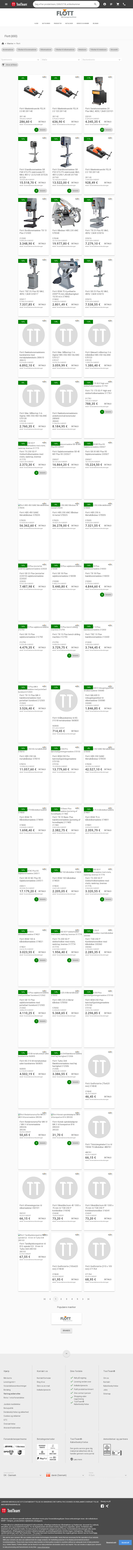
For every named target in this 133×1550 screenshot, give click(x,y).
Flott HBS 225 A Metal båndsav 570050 (62, 1001)
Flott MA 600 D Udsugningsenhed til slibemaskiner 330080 (95, 698)
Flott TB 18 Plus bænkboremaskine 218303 (97, 574)
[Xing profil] (107, 1506)
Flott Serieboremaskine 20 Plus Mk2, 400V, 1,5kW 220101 (99, 109)
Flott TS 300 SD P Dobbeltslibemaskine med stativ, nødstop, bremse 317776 (97, 882)
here (95, 1533)
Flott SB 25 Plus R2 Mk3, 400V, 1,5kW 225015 (96, 292)
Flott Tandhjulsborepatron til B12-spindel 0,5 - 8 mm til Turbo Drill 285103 (32, 1246)
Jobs (105, 1390)
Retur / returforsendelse (14, 1398)
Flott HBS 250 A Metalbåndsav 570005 (95, 513)
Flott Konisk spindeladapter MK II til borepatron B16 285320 (65, 1124)
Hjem (36, 23)
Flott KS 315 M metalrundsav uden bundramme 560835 (32, 1062)
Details (42, 122)
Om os (106, 1378)
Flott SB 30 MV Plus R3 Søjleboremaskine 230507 (97, 452)
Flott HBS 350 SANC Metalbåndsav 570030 (95, 757)
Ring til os (41, 1382)
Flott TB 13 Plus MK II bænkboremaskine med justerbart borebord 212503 (32, 698)
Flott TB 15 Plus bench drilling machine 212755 (66, 635)
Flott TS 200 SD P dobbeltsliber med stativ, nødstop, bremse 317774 (63, 942)
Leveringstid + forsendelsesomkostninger (15, 1384)
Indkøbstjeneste (44, 1390)
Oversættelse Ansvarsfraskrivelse (12, 1426)
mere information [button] (43, 1547)
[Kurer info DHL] (9, 1448)
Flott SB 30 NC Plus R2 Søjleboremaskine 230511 (31, 879)
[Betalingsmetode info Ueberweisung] (42, 1448)
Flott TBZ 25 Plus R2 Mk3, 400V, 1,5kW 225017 (31, 292)
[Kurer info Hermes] (19, 1448)
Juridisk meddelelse (12, 1404)
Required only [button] (111, 1542)
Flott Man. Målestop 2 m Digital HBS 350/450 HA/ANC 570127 (65, 355)
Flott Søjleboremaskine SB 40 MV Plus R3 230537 (66, 452)
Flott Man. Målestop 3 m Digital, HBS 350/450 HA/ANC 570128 (33, 416)
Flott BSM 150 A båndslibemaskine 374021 (31, 940)
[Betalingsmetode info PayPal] (42, 1460)
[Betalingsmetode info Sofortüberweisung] (53, 1448)
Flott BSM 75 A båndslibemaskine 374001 (97, 818)
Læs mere (78, 1459)
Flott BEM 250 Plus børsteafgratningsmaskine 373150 (97, 1002)
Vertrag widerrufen (12, 1394)
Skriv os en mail (43, 1386)
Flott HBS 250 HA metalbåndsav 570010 (29, 757)
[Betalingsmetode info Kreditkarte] (53, 1460)
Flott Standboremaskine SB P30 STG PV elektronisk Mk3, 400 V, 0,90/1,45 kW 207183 (65, 172)
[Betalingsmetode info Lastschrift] (53, 1454)
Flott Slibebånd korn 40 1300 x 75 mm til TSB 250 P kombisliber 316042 (66, 1208)
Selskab (96, 23)
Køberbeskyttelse (110, 1386)
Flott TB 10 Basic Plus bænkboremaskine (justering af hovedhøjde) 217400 (66, 820)
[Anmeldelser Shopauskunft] (116, 1455)
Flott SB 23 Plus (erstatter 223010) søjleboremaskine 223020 (31, 576)
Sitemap (107, 1394)
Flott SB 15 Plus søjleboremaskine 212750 (31, 635)
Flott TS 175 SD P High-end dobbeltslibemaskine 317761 (98, 391)
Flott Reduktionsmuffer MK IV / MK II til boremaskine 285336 (33, 1124)
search (95, 4)
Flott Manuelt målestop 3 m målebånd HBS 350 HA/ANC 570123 (98, 355)
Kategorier (46, 23)
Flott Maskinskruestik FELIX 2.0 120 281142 (65, 109)
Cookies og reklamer (12, 1416)
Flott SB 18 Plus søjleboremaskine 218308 (64, 574)
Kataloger (69, 23)
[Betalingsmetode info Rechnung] (42, 1454)
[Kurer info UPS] (19, 1454)
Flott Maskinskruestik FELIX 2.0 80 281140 (32, 109)
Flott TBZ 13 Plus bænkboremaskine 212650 (97, 635)
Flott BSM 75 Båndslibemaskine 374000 (31, 818)
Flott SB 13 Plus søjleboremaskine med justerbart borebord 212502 (32, 1002)
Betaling (7, 1390)
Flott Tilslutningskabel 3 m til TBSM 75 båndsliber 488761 (98, 1145)
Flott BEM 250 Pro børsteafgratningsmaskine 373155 (64, 759)
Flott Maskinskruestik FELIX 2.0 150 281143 (98, 170)
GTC (5, 1420)
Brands (66, 1331)
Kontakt (106, 1382)
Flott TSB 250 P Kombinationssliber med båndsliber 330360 (96, 942)
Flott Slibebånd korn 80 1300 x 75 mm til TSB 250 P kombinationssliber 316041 (99, 1208)
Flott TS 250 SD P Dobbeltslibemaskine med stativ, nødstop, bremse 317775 (31, 455)
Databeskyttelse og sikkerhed (16, 1412)
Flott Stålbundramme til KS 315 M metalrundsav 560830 (65, 719)
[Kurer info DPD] (9, 1454)
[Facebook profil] (102, 1506)
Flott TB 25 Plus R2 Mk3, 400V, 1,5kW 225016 (96, 231)
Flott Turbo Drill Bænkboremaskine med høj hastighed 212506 (64, 1063)
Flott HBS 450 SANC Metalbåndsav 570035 (29, 513)
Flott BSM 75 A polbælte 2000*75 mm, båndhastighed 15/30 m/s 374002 (65, 294)
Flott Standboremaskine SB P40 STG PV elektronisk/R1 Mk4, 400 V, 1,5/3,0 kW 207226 (33, 172)
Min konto (8, 1378)
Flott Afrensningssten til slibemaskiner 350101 (30, 1206)
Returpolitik (8, 1408)
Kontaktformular (44, 1378)
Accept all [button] (125, 1542)
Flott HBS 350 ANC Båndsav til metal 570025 (65, 513)
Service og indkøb (83, 23)
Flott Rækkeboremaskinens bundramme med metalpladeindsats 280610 (32, 355)
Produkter (57, 23)
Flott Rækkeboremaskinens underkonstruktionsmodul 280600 (65, 416)
